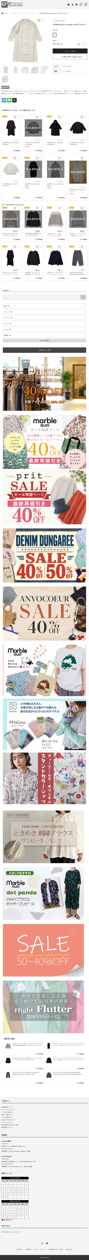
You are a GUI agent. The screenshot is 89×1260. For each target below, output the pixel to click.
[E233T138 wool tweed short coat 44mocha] (33, 128)
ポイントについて (7, 1122)
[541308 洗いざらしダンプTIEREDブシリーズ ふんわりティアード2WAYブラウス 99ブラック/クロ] (33, 258)
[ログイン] (72, 4)
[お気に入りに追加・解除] (39, 20)
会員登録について (7, 1107)
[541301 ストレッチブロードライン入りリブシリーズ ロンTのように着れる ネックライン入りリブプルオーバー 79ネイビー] (55, 258)
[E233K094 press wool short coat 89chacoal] (78, 128)
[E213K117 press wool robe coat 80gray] (55, 169)
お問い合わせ (69, 1249)
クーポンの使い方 (7, 1112)
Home (5, 13)
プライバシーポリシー (8, 1110)
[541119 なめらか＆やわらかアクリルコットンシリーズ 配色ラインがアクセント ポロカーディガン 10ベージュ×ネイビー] (11, 219)
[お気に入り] (76, 4)
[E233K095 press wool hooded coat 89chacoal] (55, 128)
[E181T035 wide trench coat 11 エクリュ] (78, 172)
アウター (24, 13)
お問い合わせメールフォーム (10, 1232)
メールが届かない (7, 1117)
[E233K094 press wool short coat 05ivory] (11, 169)
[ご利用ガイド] (68, 4)
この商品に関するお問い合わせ (71, 57)
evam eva (14, 13)
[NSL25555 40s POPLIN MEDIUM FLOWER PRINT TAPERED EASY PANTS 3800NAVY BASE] (78, 258)
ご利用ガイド (20, 1249)
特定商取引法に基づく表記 (9, 1125)
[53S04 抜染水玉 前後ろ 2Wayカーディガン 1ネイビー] (33, 219)
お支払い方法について (8, 1120)
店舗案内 (28, 1249)
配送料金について (7, 1127)
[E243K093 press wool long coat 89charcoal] (11, 128)
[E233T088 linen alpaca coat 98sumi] (33, 169)
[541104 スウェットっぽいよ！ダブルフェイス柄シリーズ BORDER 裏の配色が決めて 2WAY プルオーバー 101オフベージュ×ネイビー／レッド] (55, 219)
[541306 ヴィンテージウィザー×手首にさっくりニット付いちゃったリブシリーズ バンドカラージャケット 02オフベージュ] (78, 219)
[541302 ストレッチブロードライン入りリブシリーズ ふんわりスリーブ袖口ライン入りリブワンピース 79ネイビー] (11, 258)
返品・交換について (7, 1115)
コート (33, 13)
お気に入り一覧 (44, 350)
